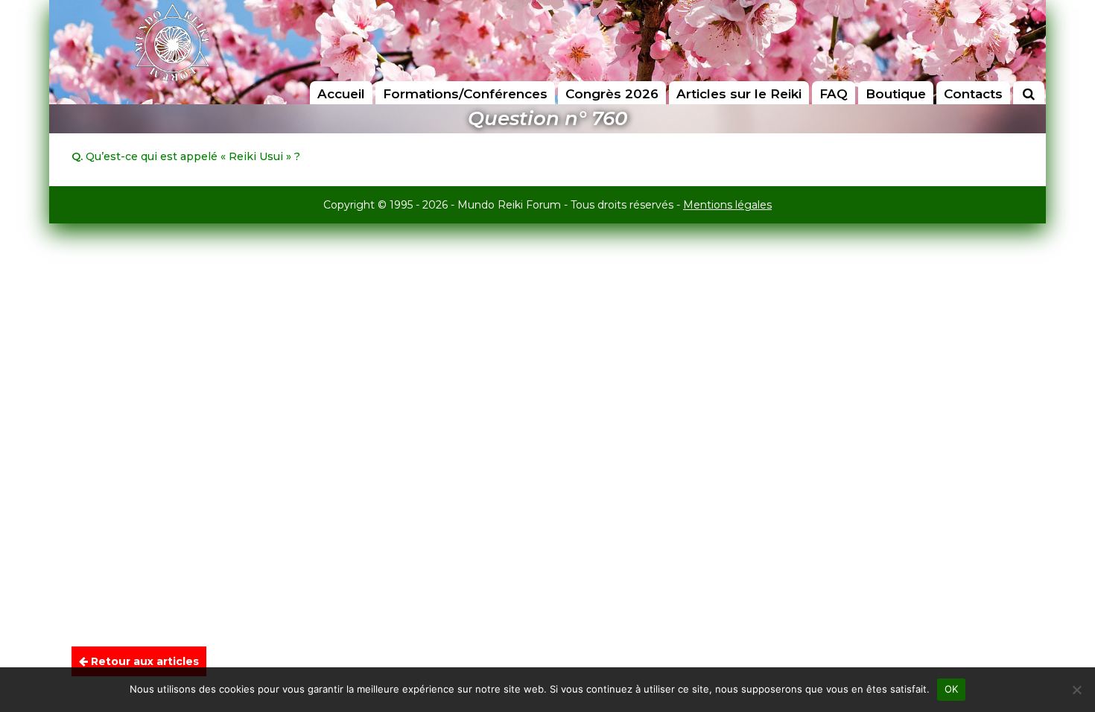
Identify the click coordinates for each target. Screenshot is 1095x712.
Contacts (973, 93)
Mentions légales (727, 205)
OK (952, 689)
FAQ (833, 93)
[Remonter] (1068, 664)
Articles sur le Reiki (739, 93)
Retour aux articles (143, 661)
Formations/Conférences (465, 93)
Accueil (341, 93)
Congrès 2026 (611, 93)
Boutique (896, 93)
